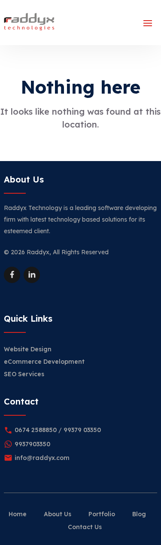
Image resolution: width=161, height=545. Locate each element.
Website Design (28, 349)
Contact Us (85, 527)
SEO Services (24, 374)
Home (18, 514)
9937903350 (32, 444)
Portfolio (101, 514)
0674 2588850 (36, 430)
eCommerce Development (44, 361)
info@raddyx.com (42, 458)
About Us (57, 514)
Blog (139, 514)
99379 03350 (82, 430)
